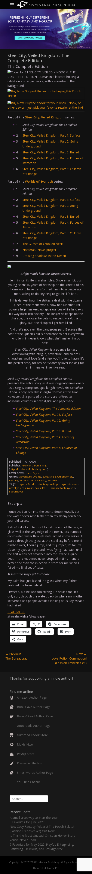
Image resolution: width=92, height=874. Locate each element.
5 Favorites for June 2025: (27, 822)
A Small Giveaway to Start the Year (34, 818)
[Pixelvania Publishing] (46, 4)
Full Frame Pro (50, 868)
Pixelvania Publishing (47, 862)
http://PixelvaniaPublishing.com (28, 469)
